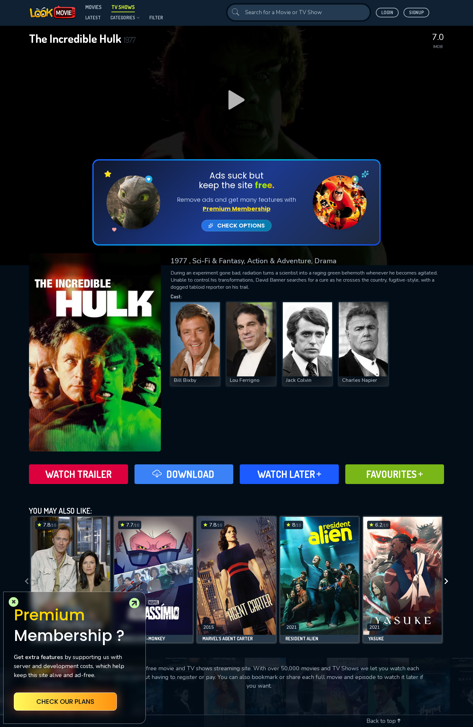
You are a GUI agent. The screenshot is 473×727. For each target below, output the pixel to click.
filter (156, 17)
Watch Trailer (78, 474)
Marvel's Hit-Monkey (142, 638)
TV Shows (123, 7)
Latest (93, 17)
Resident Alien (301, 638)
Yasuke (376, 638)
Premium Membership (237, 209)
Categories (122, 17)
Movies (93, 7)
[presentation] (25, 581)
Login (387, 12)
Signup (416, 12)
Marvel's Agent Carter (227, 638)
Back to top (381, 721)
